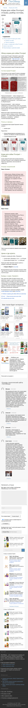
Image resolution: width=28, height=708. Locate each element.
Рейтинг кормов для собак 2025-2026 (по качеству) (16, 544)
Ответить (8, 408)
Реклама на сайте (6, 693)
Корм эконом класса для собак (14, 296)
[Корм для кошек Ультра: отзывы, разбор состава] (6, 613)
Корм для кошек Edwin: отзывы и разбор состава (16, 638)
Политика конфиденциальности (10, 698)
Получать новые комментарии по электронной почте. (11, 520)
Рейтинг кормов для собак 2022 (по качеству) (14, 293)
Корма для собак (13, 7)
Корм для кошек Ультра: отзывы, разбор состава (15, 612)
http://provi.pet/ (16, 59)
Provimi (3, 296)
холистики (17, 291)
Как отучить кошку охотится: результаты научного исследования (12, 682)
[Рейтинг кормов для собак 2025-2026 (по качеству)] (6, 545)
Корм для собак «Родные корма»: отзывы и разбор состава (19, 334)
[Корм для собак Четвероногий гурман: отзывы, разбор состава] (6, 626)
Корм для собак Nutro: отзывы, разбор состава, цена (20, 317)
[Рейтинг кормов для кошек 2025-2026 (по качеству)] (6, 539)
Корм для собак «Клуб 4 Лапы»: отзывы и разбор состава (6, 333)
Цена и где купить (8, 46)
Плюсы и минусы (9, 42)
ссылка (16, 266)
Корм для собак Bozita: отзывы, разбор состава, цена (7, 317)
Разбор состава (9, 40)
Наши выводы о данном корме (11, 47)
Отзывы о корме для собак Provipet (12, 44)
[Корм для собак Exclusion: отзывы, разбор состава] (6, 620)
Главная (5, 7)
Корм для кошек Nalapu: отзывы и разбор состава (16, 631)
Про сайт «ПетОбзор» (7, 691)
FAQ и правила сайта (7, 696)
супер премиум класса (7, 291)
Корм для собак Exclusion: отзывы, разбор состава (16, 619)
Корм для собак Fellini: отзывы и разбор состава (16, 644)
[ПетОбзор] (10, 4)
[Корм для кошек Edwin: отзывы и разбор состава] (6, 639)
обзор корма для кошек (8, 664)
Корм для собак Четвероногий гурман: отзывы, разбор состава (15, 626)
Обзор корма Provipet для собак (12, 38)
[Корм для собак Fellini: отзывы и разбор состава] (6, 645)
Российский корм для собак (8, 298)
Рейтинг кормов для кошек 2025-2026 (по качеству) (16, 538)
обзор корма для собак (8, 666)
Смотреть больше (14, 606)
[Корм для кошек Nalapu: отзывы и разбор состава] (6, 632)
